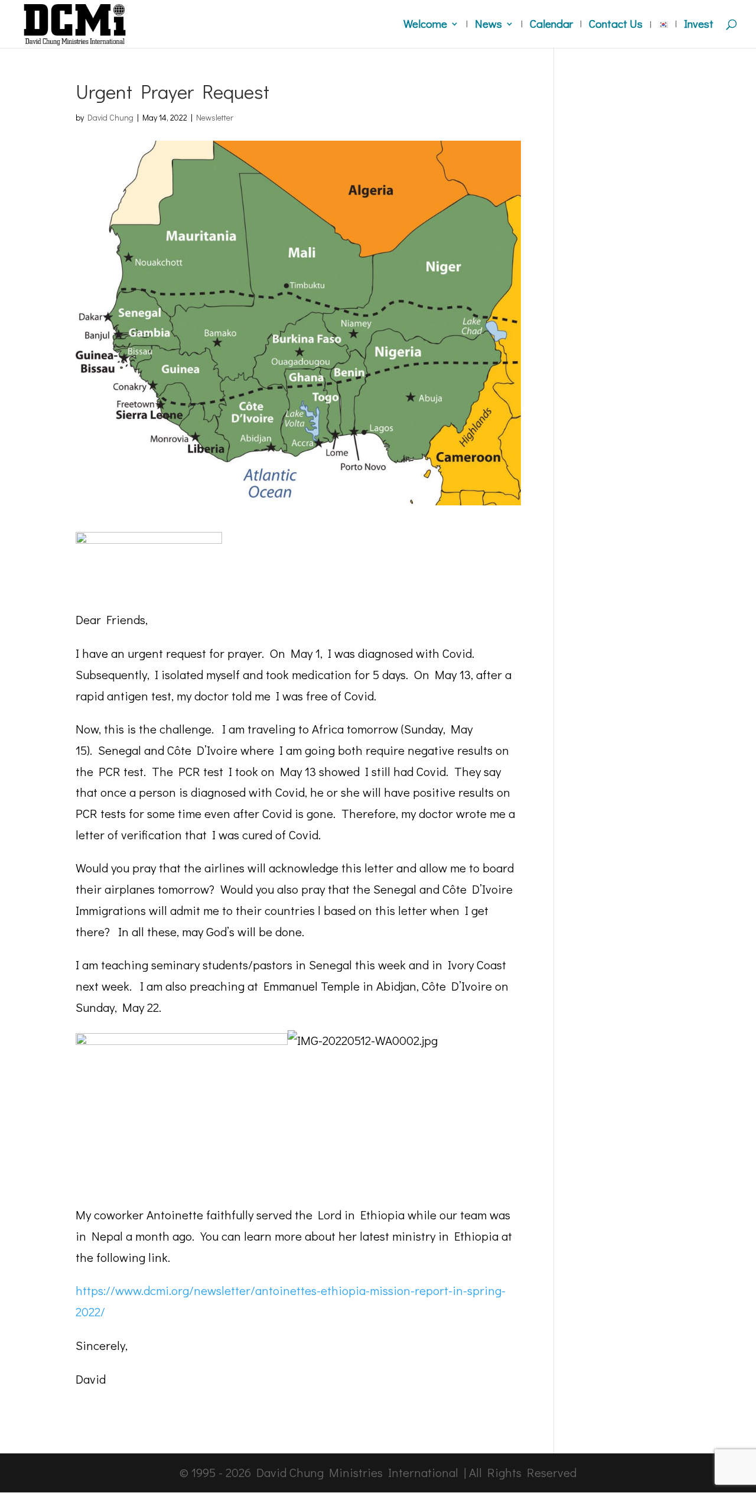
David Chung (110, 117)
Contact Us (616, 25)
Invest (698, 25)
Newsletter (214, 117)
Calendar (551, 25)
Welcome (425, 25)
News (488, 25)
